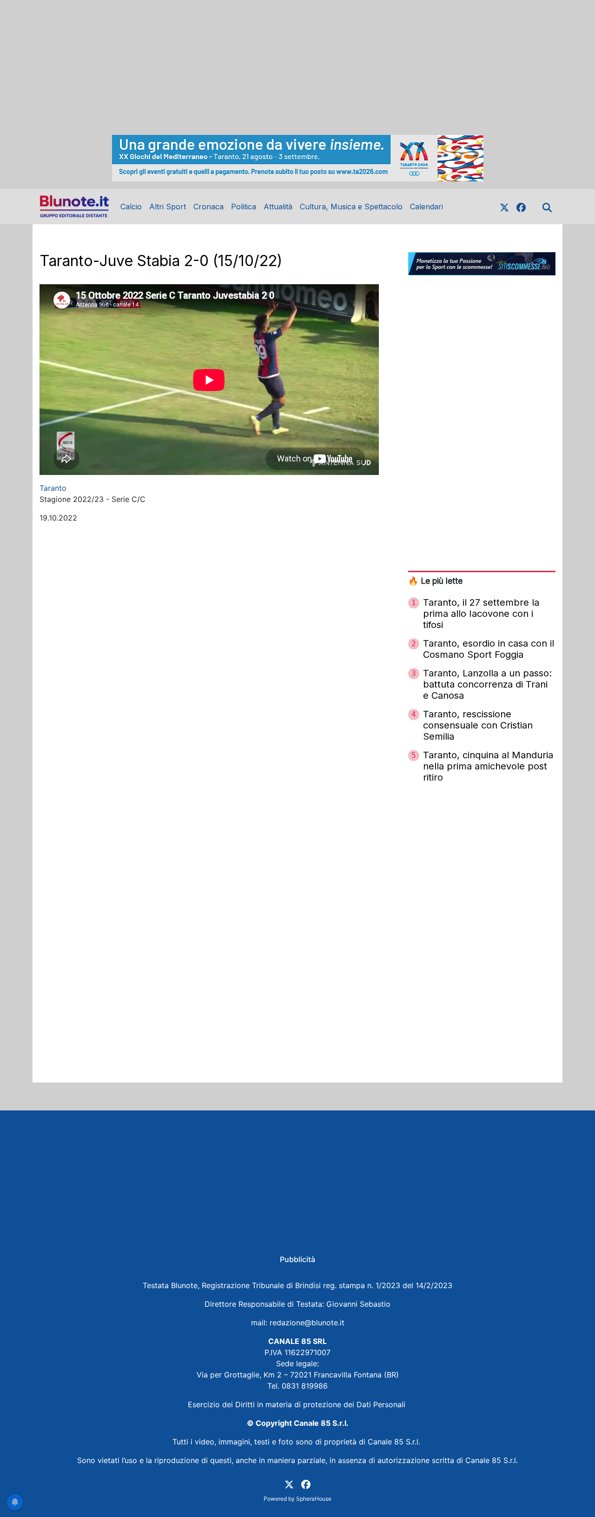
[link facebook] (521, 206)
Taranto (53, 488)
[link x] (504, 206)
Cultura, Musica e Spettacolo (351, 206)
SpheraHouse (313, 1498)
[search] (547, 206)
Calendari (426, 206)
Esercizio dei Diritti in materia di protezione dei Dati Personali (298, 1404)
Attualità (278, 206)
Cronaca (208, 206)
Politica (243, 206)
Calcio (131, 206)
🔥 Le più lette (435, 581)
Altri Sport (167, 206)
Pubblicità (297, 1259)
